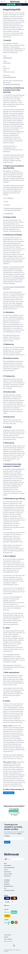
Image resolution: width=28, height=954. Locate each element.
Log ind (5, 869)
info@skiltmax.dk (7, 57)
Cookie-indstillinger (8, 792)
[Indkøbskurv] (25, 1)
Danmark (9, 859)
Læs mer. (19, 833)
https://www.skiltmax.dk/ (9, 77)
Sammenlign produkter (9, 867)
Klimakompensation (8, 886)
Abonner (7, 842)
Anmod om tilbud (8, 873)
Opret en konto (7, 871)
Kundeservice (7, 875)
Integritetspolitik (7, 934)
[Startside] (14, 854)
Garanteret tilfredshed (9, 890)
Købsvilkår (6, 937)
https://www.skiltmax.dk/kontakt (11, 84)
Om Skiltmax (7, 884)
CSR (5, 888)
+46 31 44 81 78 (6, 63)
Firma (5, 941)
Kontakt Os (6, 882)
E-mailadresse (7, 835)
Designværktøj (7, 865)
